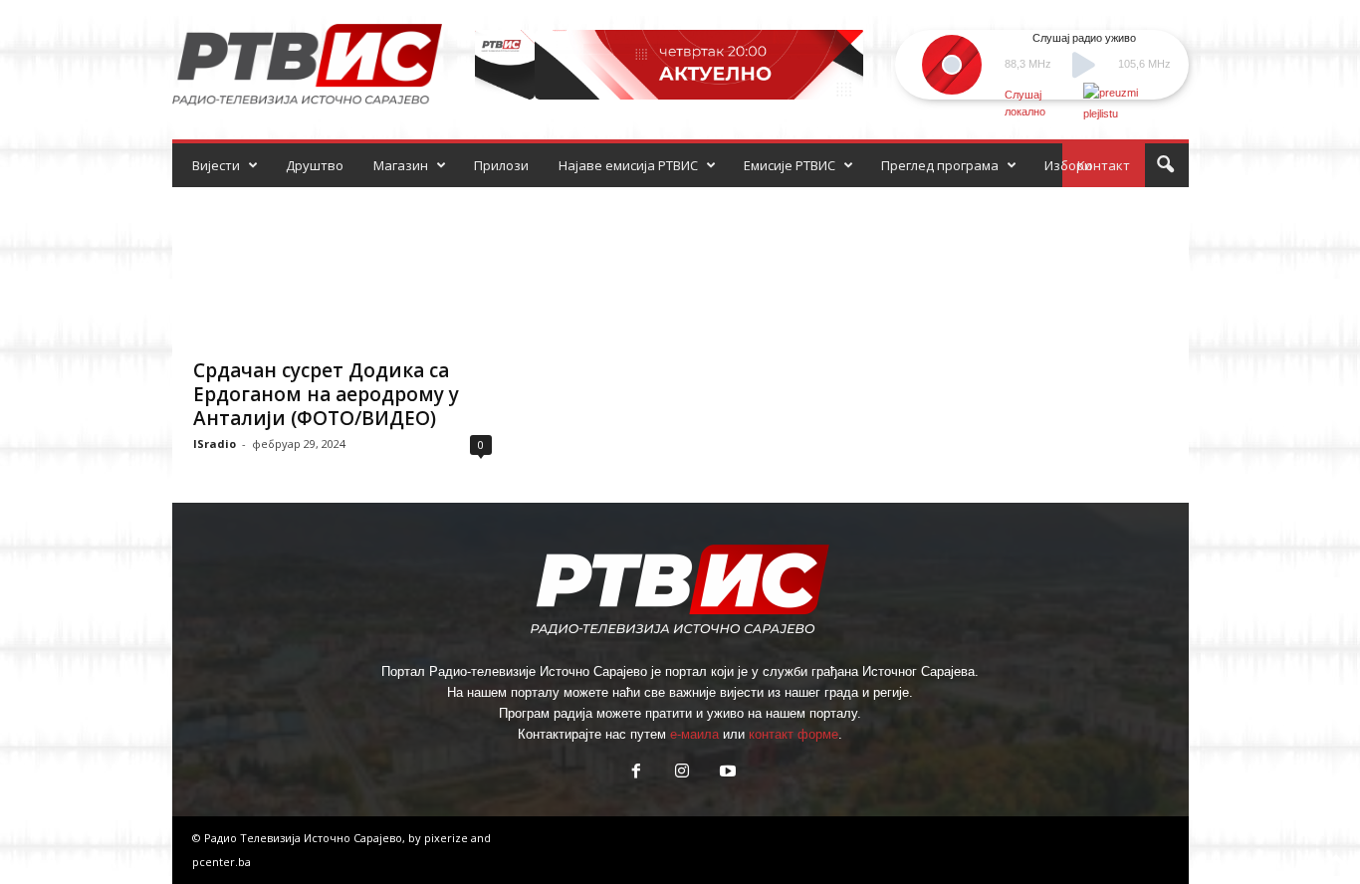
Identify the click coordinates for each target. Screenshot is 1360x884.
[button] (1165, 165)
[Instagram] (682, 773)
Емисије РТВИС (789, 165)
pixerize (447, 837)
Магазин (400, 165)
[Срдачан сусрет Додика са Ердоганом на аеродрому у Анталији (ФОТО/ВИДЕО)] (342, 266)
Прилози (501, 165)
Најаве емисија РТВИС (628, 165)
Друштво (314, 165)
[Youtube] (726, 773)
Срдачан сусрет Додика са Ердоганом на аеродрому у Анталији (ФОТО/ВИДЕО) (326, 394)
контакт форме (793, 734)
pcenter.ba (221, 861)
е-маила (694, 734)
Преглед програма (940, 165)
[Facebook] (636, 773)
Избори (1068, 165)
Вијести (216, 165)
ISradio (214, 443)
